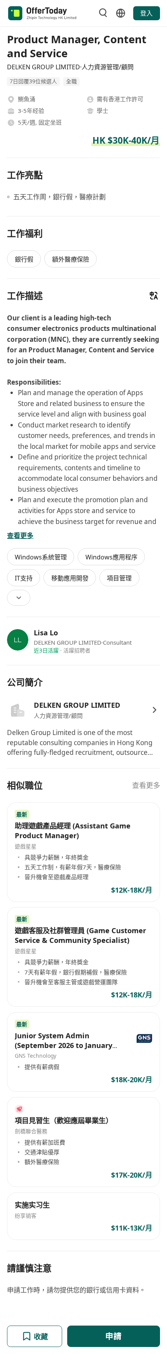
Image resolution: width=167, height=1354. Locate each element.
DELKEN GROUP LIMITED (77, 705)
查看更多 (146, 785)
